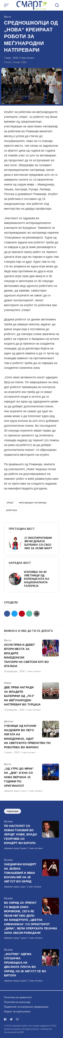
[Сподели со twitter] (14, 614)
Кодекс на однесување (17, 1011)
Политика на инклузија (17, 1002)
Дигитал (8, 721)
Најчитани (12, 811)
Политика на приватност (18, 997)
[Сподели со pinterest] (22, 614)
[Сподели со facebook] (7, 614)
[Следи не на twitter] (11, 1019)
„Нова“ (10, 502)
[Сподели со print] (37, 614)
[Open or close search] (57, 5)
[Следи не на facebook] (6, 1019)
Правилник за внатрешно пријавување (26, 1006)
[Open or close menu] (6, 5)
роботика (11, 510)
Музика (8, 821)
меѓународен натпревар (32, 502)
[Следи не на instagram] (17, 1019)
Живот (8, 682)
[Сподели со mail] (29, 614)
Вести (7, 16)
